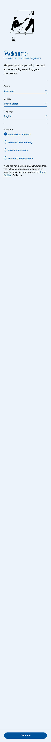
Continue (25, 736)
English (8, 116)
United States (11, 103)
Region (7, 86)
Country (7, 98)
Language (8, 111)
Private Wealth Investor (20, 158)
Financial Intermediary (20, 142)
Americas (9, 91)
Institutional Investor (19, 134)
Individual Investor (18, 150)
